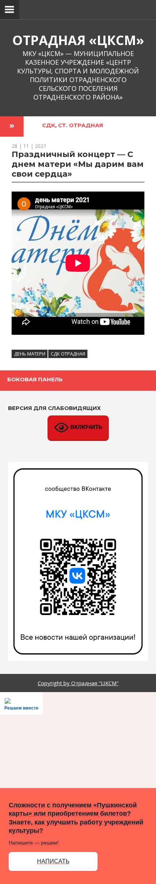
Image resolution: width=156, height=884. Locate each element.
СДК (48, 125)
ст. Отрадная (80, 125)
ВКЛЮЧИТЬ (85, 427)
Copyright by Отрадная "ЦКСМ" (78, 683)
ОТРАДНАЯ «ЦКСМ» (78, 40)
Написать (53, 861)
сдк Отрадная (68, 353)
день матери (29, 353)
